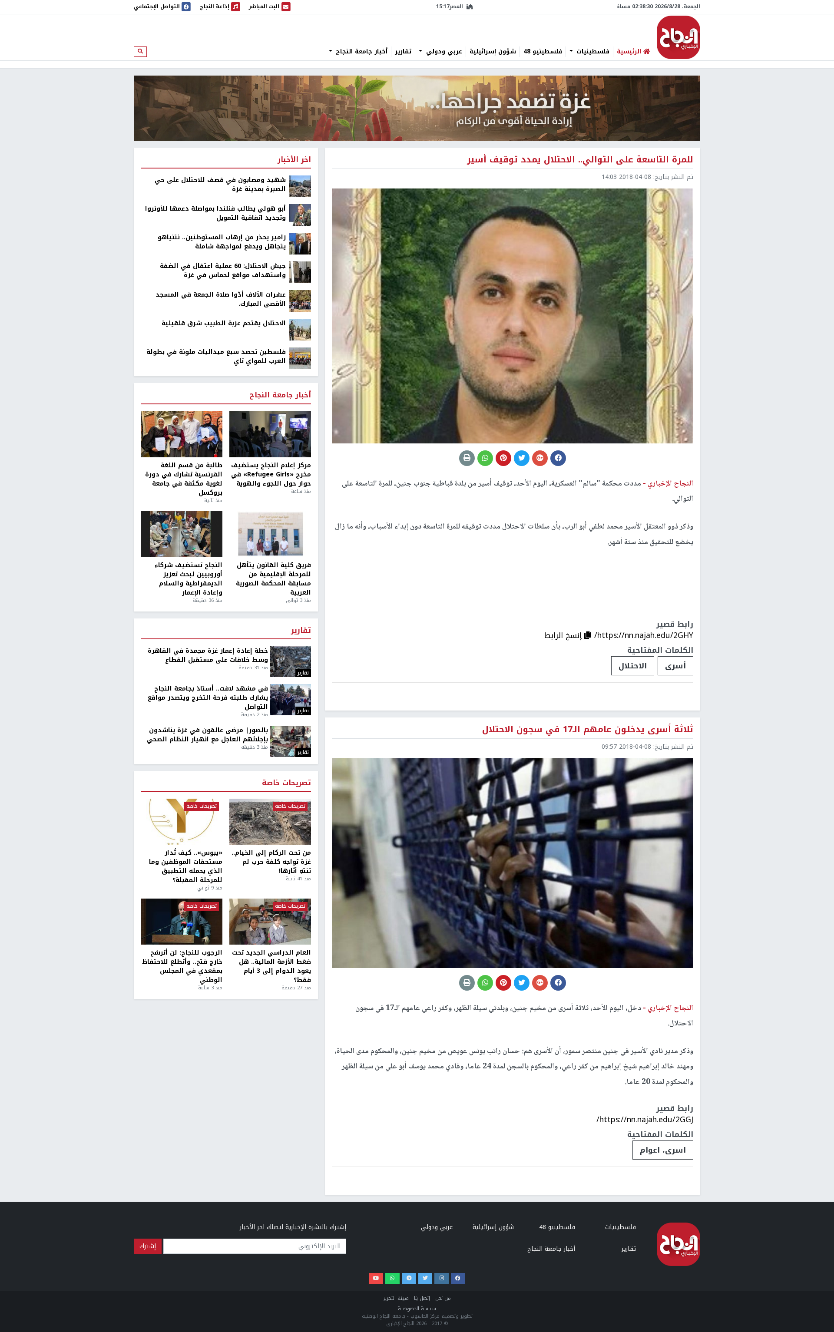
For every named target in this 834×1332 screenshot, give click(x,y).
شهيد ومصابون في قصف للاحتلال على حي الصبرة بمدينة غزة (220, 184)
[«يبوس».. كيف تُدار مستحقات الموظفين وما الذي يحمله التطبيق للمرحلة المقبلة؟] (181, 822)
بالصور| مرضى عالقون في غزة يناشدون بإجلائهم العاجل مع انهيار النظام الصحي (207, 735)
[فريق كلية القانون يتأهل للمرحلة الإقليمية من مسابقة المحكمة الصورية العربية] (270, 534)
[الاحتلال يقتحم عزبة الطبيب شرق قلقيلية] (300, 329)
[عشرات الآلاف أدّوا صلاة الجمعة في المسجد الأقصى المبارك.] (300, 301)
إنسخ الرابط (564, 635)
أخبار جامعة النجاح (360, 51)
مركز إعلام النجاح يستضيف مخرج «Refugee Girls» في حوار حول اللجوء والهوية (271, 474)
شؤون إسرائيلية (493, 51)
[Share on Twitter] (522, 458)
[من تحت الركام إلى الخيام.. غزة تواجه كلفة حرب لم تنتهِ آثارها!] (270, 822)
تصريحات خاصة (286, 783)
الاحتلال (633, 665)
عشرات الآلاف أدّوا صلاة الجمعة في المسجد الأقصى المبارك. (221, 299)
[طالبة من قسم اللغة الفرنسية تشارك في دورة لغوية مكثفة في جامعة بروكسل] (181, 434)
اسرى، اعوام (663, 1150)
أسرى (675, 665)
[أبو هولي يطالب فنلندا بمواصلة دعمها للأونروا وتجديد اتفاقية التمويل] (300, 215)
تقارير (403, 51)
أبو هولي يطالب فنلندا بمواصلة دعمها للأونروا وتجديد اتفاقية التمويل (215, 213)
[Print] (467, 458)
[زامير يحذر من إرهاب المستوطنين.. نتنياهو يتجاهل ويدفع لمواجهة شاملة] (300, 243)
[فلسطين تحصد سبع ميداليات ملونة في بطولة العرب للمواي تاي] (300, 358)
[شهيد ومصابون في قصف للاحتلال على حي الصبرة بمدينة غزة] (300, 186)
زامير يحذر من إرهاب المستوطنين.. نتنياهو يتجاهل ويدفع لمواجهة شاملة (222, 242)
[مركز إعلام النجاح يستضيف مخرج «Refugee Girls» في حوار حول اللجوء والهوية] (270, 434)
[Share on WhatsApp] (485, 458)
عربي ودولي (443, 51)
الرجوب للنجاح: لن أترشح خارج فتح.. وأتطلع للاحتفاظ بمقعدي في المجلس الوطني (182, 966)
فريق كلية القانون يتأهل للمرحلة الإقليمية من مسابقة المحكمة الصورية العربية (273, 579)
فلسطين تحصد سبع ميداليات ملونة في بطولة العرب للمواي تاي (216, 356)
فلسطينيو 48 (542, 51)
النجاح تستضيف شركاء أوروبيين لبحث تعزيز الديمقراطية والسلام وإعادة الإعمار (188, 579)
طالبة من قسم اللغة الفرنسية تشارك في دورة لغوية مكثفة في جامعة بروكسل (183, 479)
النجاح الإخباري (678, 37)
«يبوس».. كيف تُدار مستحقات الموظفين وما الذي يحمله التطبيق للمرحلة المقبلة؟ (185, 866)
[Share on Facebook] (558, 458)
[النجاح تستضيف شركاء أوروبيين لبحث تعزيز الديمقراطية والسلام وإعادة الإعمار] (181, 534)
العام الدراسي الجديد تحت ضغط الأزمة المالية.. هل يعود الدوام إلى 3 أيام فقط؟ (271, 966)
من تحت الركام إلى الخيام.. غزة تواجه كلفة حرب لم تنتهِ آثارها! (271, 862)
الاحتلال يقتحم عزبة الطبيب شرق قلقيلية (224, 323)
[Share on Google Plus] (540, 458)
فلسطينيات (591, 51)
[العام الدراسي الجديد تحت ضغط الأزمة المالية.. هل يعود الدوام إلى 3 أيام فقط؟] (270, 922)
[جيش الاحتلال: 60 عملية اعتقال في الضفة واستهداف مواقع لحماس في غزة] (300, 272)
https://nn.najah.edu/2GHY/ (643, 635)
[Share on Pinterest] (503, 458)
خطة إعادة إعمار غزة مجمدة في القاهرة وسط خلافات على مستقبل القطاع (208, 655)
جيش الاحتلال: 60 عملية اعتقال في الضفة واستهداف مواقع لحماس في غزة (223, 270)
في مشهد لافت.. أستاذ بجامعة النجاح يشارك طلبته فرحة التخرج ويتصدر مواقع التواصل (208, 697)
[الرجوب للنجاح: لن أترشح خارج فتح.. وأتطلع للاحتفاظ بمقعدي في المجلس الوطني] (181, 922)
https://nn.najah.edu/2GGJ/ (644, 1119)
